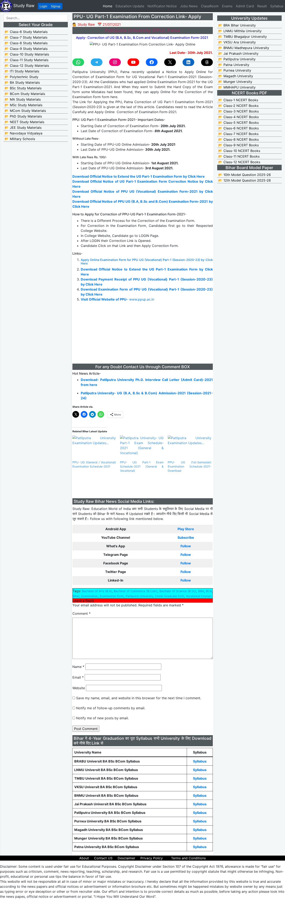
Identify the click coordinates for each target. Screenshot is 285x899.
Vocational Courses (199, 596)
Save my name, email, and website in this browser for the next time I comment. (138, 698)
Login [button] (43, 6)
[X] (170, 62)
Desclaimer (126, 858)
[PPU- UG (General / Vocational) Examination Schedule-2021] (94, 447)
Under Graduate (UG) (169, 596)
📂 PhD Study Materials (23, 116)
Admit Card (245, 6)
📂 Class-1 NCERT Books (238, 100)
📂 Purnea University (234, 70)
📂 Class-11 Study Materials (26, 60)
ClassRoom (210, 6)
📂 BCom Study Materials (25, 94)
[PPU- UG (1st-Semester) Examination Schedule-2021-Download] (189, 447)
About (84, 858)
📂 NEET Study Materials (24, 122)
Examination (89, 596)
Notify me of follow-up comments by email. (110, 708)
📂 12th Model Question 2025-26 (244, 180)
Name (78, 667)
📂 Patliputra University (237, 59)
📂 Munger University (235, 82)
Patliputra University (139, 596)
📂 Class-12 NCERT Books (239, 162)
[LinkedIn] (188, 62)
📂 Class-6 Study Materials (26, 32)
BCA (209, 591)
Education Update (130, 6)
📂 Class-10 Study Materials (27, 54)
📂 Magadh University (235, 76)
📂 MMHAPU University (237, 87)
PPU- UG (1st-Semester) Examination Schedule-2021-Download (189, 466)
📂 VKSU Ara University (237, 42)
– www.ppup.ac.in (117, 299)
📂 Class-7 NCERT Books (238, 134)
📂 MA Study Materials (23, 99)
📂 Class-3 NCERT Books (238, 111)
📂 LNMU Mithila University (240, 31)
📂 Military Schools (20, 139)
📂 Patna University (233, 65)
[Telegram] (96, 62)
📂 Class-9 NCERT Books (238, 145)
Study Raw (23, 5)
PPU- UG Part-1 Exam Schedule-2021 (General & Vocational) (142, 466)
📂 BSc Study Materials (23, 88)
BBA (201, 591)
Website (78, 688)
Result (262, 6)
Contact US (103, 858)
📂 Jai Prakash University (238, 53)
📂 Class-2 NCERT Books (238, 106)
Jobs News (189, 6)
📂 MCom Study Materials (25, 111)
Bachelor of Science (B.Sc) (177, 591)
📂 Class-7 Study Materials (26, 37)
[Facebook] (152, 62)
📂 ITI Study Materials (22, 71)
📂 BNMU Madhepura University (243, 48)
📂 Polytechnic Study (21, 77)
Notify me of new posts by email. (102, 718)
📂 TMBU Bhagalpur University (242, 36)
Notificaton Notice (162, 6)
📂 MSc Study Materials (23, 105)
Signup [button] (56, 6)
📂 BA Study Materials (22, 82)
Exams (227, 6)
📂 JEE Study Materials (23, 127)
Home (108, 6)
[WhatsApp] (78, 62)
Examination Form (112, 596)
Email (78, 677)
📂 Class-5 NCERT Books (238, 122)
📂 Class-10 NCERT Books (239, 151)
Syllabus (276, 6)
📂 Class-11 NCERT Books (239, 156)
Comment (81, 613)
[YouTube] (133, 62)
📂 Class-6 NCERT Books (238, 128)
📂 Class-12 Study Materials (27, 65)
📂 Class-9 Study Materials (26, 49)
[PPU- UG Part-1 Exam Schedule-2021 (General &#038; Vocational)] (142, 447)
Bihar (76, 596)
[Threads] (207, 62)
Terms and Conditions (188, 858)
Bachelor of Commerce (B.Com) (135, 591)
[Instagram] (115, 62)
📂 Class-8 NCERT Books (238, 139)
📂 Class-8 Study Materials (26, 43)
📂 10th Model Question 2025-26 (244, 175)
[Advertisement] (142, 334)
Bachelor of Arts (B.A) (97, 591)
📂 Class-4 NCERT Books (238, 117)
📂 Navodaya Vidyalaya (23, 133)
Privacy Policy (151, 858)
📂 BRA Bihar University (237, 25)
